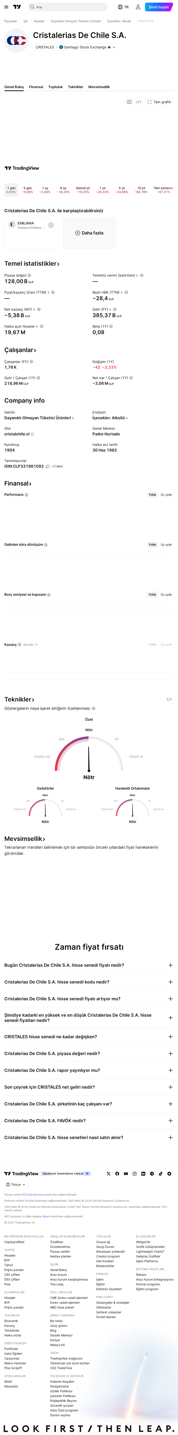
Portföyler (11, 1349)
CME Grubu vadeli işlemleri (69, 1298)
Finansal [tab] (36, 87)
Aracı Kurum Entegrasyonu (155, 1279)
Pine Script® (13, 1368)
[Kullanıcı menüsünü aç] (138, 7)
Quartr (46, 1216)
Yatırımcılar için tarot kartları (69, 1363)
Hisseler (9, 1255)
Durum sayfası (60, 1415)
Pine (7, 1284)
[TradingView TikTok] (161, 1174)
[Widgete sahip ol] (138, 102)
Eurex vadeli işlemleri (65, 1302)
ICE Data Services (33, 1194)
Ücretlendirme (60, 1247)
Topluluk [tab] (55, 87)
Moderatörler (105, 1266)
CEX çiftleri (12, 1274)
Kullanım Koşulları (62, 1381)
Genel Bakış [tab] (14, 87)
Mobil (8, 1381)
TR (126, 7)
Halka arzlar (12, 1335)
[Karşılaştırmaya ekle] (51, 225)
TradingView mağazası (66, 1358)
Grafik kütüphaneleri (150, 1247)
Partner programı (148, 1284)
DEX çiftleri (12, 1279)
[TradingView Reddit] (169, 1174)
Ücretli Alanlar (106, 1317)
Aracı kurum (58, 1274)
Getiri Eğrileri (13, 1353)
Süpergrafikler (14, 1242)
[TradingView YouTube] (126, 1174)
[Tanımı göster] (29, 275)
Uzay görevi (58, 1325)
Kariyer (55, 1340)
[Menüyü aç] (6, 7)
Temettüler (12, 1330)
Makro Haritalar (15, 1363)
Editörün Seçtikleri (109, 1289)
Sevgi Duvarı (105, 1247)
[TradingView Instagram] (135, 1174)
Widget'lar (143, 1242)
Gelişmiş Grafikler (148, 1256)
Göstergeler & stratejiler (112, 1302)
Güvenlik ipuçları (61, 1405)
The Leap (57, 1284)
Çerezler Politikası (62, 1396)
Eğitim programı (147, 1289)
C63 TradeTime (61, 1368)
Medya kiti (57, 1345)
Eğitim (100, 1284)
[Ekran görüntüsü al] (129, 102)
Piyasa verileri (60, 1251)
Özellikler (56, 1242)
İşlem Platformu (147, 1261)
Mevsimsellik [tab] (99, 87)
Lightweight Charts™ (150, 1251)
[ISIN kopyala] (47, 467)
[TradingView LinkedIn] (143, 1174)
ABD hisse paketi (62, 1307)
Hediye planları (60, 1256)
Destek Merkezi (61, 1335)
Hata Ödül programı (64, 1410)
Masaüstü (11, 1386)
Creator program (108, 1256)
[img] (109, 47)
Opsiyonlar (12, 1358)
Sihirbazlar (103, 1307)
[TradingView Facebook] (117, 1174)
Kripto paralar (14, 1270)
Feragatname (59, 1386)
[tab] (152, 495)
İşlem (100, 1279)
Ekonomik (11, 1321)
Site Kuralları (105, 1261)
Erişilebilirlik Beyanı (63, 1401)
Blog (53, 1330)
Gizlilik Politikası (61, 1391)
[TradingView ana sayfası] (17, 7)
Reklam (141, 1274)
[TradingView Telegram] (152, 1174)
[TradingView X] (108, 1174)
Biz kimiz (56, 1321)
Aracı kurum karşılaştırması (69, 1279)
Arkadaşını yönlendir (110, 1251)
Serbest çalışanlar (108, 1312)
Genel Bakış (58, 1270)
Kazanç (9, 1325)
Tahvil (8, 1265)
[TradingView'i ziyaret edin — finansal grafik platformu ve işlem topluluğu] (22, 168)
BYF (7, 1260)
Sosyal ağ (103, 1242)
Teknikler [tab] (75, 87)
